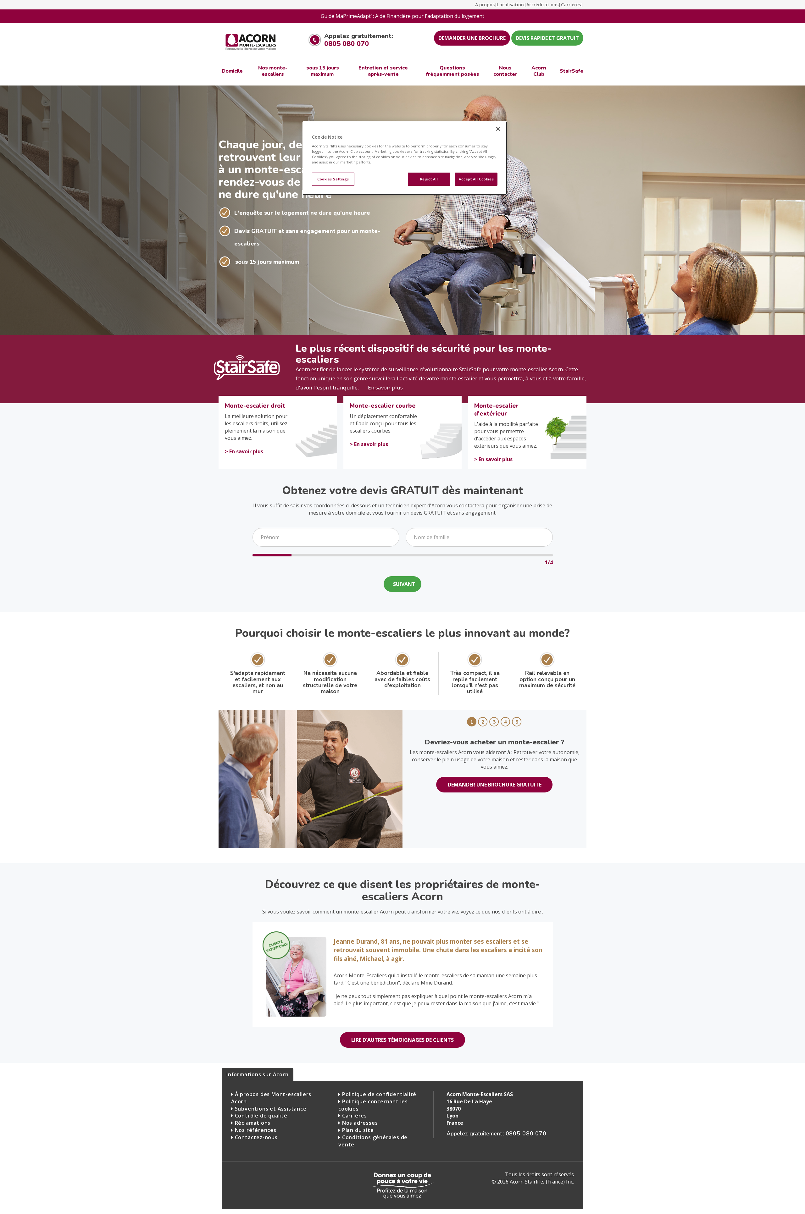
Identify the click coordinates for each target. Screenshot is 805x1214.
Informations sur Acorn (257, 1074)
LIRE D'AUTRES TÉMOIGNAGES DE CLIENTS (402, 1039)
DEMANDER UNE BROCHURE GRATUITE (494, 784)
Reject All (429, 179)
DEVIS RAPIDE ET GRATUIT (547, 38)
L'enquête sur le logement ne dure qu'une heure (302, 213)
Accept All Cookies (476, 179)
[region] (405, 158)
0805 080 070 (346, 43)
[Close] (498, 129)
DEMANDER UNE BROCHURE (472, 38)
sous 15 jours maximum (267, 262)
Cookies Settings (333, 179)
